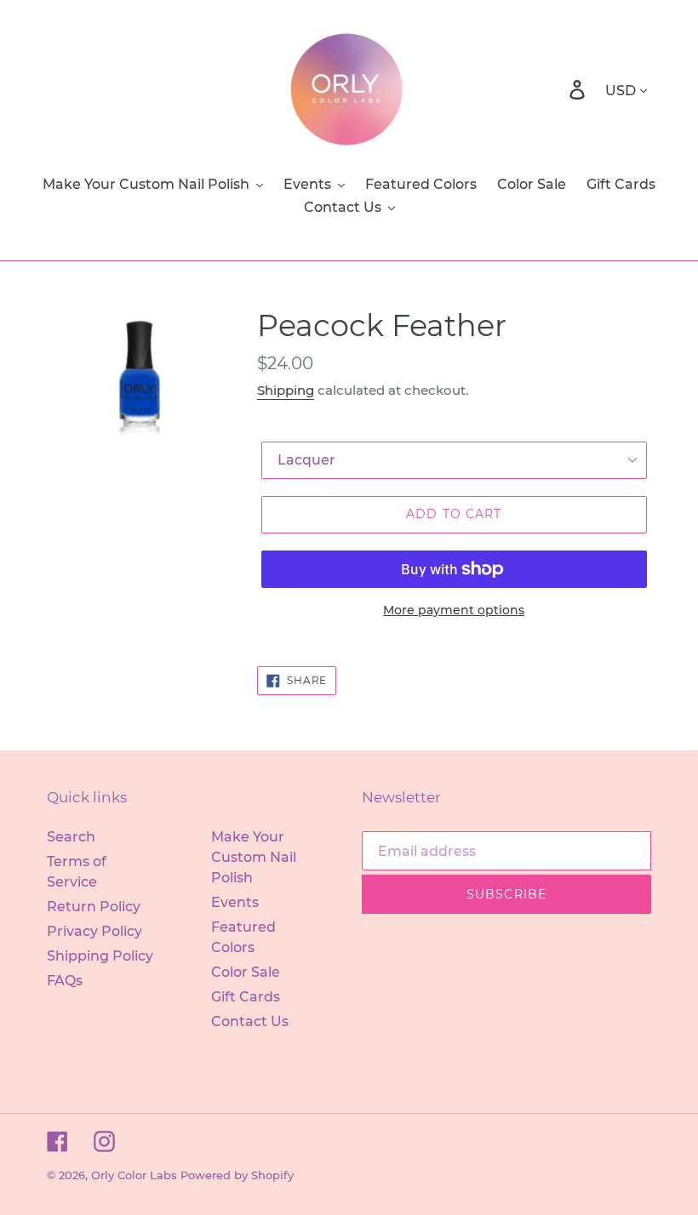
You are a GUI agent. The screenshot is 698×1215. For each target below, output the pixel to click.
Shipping (285, 390)
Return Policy (93, 906)
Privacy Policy (94, 931)
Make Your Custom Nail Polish (253, 857)
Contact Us (250, 1021)
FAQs (65, 981)
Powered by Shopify (237, 1175)
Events (235, 902)
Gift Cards (245, 997)
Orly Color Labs (134, 1175)
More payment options (453, 610)
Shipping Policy (100, 956)
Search (71, 837)
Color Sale (245, 972)
